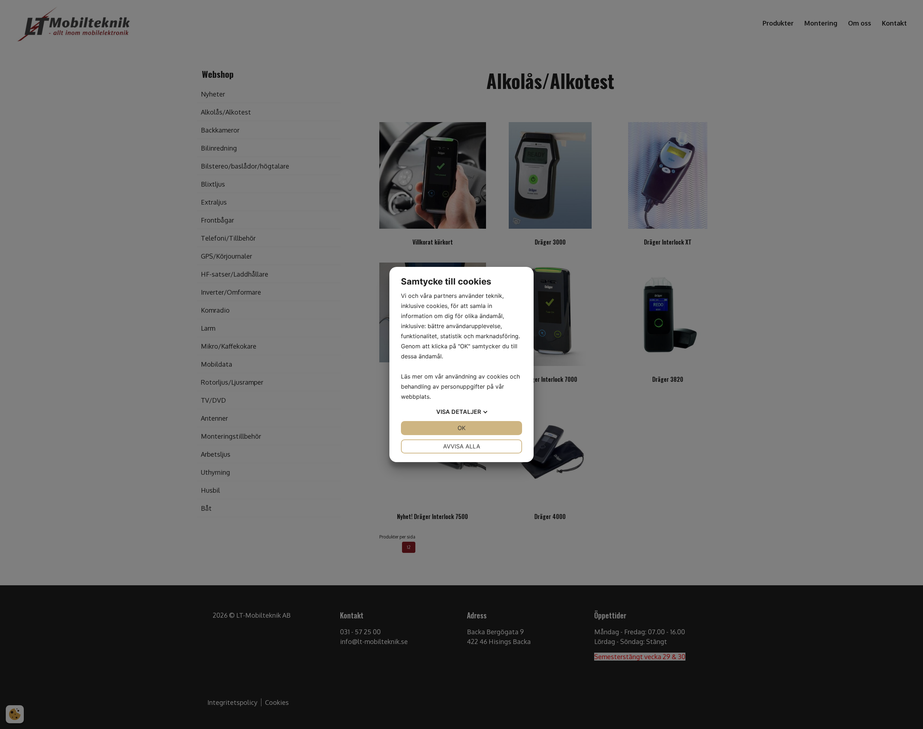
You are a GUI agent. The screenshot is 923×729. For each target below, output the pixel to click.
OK (461, 427)
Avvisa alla (461, 446)
